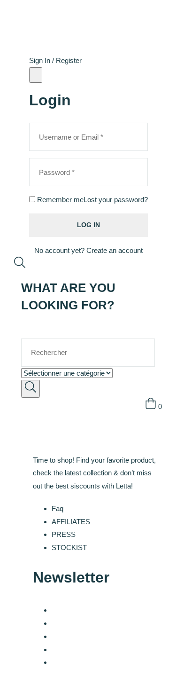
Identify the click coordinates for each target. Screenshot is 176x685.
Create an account (114, 250)
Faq (57, 508)
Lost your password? (116, 200)
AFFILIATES (71, 522)
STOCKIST (69, 547)
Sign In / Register (55, 60)
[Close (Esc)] (35, 75)
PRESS (64, 534)
